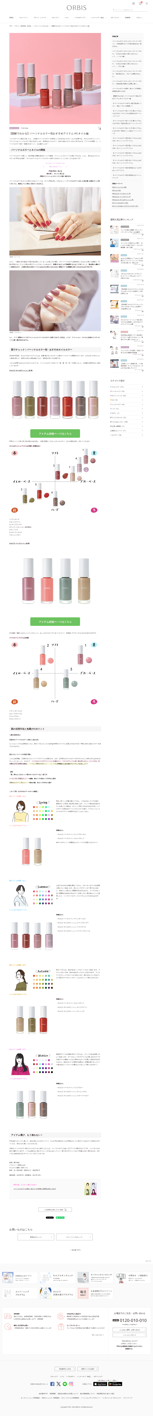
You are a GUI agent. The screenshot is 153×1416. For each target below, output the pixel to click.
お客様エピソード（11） (118, 431)
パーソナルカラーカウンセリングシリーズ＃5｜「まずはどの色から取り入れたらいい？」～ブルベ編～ (127, 63)
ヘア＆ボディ (70, 1376)
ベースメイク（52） (118, 391)
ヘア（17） (115, 409)
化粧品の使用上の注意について (68, 1394)
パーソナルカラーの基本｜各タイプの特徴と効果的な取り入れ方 (35, 1189)
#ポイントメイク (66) (119, 187)
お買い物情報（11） (118, 426)
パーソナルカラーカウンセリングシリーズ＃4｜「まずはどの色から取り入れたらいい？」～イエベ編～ (127, 53)
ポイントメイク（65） (119, 396)
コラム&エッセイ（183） (120, 422)
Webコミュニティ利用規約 (50, 1398)
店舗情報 (127, 17)
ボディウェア (115, 17)
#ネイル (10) (116, 190)
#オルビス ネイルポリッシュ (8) (122, 200)
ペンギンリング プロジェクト (111, 1398)
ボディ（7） (116, 413)
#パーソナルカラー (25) (120, 203)
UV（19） (115, 400)
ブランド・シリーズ (40, 17)
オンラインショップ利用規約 (30, 1398)
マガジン (139, 17)
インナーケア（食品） (98, 17)
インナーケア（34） (118, 404)
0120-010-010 (133, 1320)
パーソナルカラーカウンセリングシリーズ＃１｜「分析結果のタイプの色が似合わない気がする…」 (127, 43)
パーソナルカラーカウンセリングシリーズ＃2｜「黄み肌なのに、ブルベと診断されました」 (127, 73)
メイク (66, 17)
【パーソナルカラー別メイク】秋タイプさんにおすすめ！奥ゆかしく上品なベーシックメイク (127, 130)
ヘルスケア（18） (116, 435)
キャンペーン (23, 17)
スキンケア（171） (118, 387)
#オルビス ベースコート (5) (121, 193)
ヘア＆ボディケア (80, 17)
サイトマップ (128, 1398)
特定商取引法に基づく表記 (105, 1394)
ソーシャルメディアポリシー (90, 1398)
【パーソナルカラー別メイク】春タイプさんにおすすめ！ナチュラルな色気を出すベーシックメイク (127, 113)
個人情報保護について (87, 1394)
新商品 (11, 17)
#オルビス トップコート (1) (121, 197)
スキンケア (55, 17)
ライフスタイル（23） (119, 417)
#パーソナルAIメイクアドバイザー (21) (125, 206)
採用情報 (53, 1394)
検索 (114, 10)
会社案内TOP (43, 1394)
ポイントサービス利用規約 (70, 1398)
